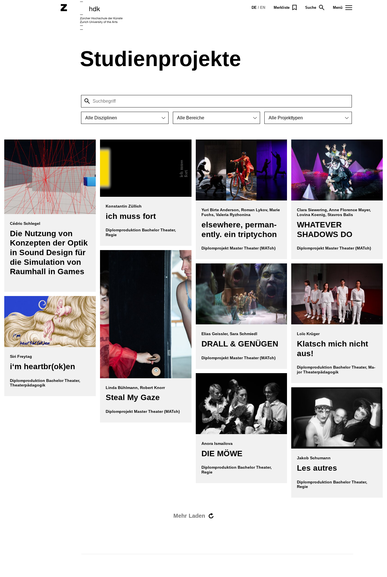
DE (254, 7)
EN (262, 7)
